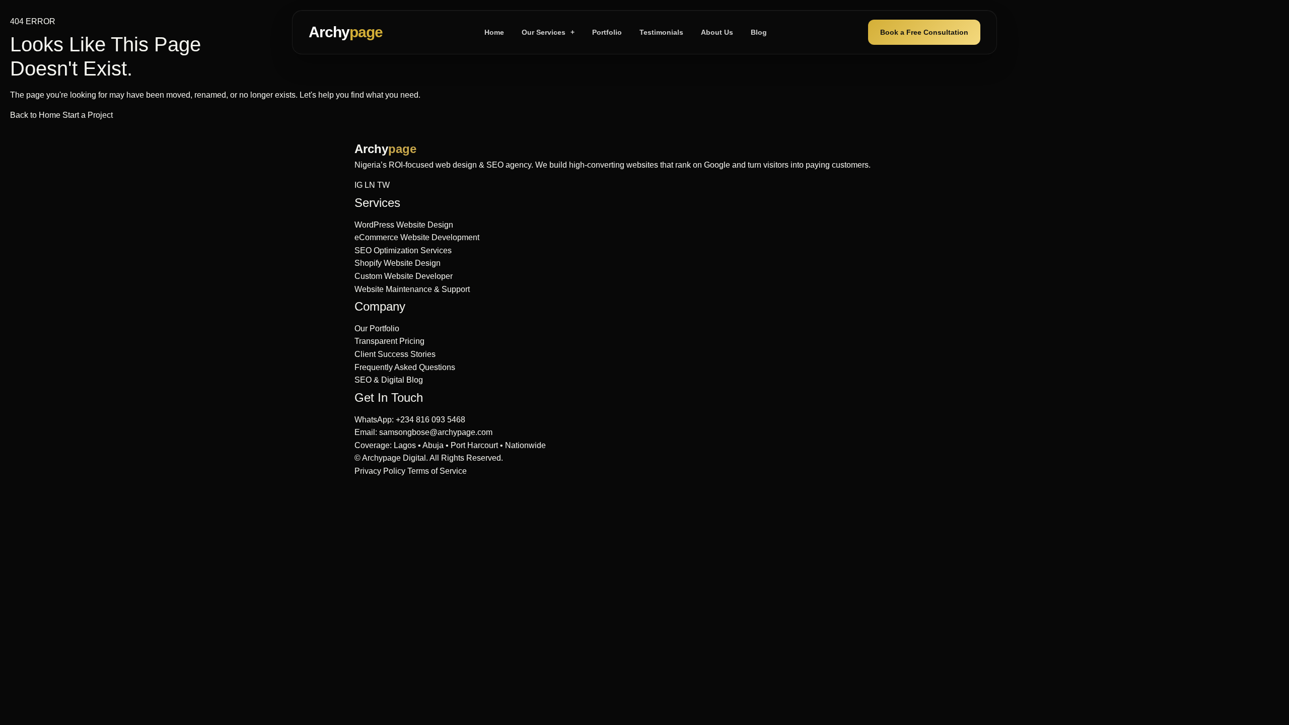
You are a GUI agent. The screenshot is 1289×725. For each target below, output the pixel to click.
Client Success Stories (395, 354)
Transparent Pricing (389, 341)
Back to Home (36, 115)
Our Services (548, 32)
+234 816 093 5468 (430, 419)
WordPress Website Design (403, 225)
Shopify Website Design (397, 263)
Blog (759, 32)
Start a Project (87, 115)
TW (383, 185)
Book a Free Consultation (924, 32)
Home (494, 32)
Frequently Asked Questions (404, 367)
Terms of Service (437, 471)
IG (358, 185)
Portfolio (607, 32)
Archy (346, 32)
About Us (717, 32)
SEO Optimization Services (403, 250)
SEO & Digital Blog (388, 380)
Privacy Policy (379, 471)
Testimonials (661, 32)
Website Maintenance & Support (412, 289)
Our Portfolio (376, 328)
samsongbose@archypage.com (435, 432)
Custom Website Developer (403, 276)
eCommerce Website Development (416, 237)
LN (370, 185)
